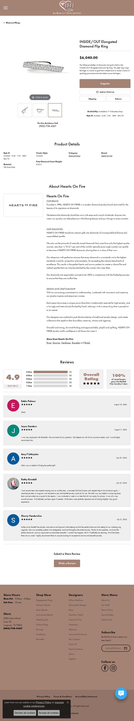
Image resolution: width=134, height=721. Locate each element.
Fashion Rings (42, 624)
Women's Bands (43, 604)
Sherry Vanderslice (31, 515)
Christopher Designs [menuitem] (78, 604)
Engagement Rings (44, 600)
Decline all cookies (25, 712)
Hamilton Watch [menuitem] (76, 614)
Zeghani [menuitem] (72, 658)
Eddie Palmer (28, 401)
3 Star (29, 379)
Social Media (107, 614)
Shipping (92, 98)
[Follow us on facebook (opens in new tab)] (104, 668)
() (70, 372)
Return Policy (107, 609)
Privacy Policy (43, 696)
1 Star (29, 386)
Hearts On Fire (106, 156)
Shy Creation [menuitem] (74, 639)
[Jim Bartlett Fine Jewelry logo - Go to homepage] (67, 8)
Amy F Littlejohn (30, 454)
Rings (49, 342)
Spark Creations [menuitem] (76, 648)
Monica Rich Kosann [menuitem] (78, 634)
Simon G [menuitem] (73, 644)
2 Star (29, 382)
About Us (105, 600)
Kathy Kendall (29, 479)
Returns (118, 98)
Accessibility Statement (86, 696)
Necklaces (66, 342)
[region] (39, 65)
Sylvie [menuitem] (71, 653)
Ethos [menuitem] (71, 609)
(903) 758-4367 (47, 126)
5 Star (29, 372)
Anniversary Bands (44, 614)
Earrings (56, 342)
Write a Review (67, 563)
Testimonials (106, 619)
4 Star (29, 375)
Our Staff (105, 604)
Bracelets (76, 342)
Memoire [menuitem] (73, 629)
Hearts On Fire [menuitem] (75, 619)
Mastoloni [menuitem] (73, 624)
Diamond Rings (13, 22)
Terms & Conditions (63, 696)
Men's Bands (41, 609)
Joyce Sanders (29, 426)
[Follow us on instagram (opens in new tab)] (113, 668)
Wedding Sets (42, 619)
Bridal (87, 342)
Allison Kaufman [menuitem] (76, 600)
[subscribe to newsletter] (125, 648)
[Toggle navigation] (4, 8)
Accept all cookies (49, 712)
